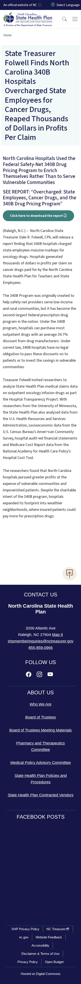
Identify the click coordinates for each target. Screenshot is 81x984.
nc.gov (24, 937)
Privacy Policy (27, 962)
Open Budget (54, 962)
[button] (61, 19)
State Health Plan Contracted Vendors (40, 795)
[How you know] (39, 5)
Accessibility (40, 945)
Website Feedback (49, 937)
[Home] (27, 15)
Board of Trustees (40, 717)
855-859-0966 (41, 647)
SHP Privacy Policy (25, 929)
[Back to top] (69, 573)
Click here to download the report (36, 215)
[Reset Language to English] (53, 5)
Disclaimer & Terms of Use (40, 953)
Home (7, 35)
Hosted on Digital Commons (40, 974)
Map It (57, 635)
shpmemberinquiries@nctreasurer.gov (40, 641)
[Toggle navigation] (75, 19)
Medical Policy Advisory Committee (40, 762)
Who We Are (40, 704)
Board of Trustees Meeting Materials (40, 730)
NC (56, 929)
